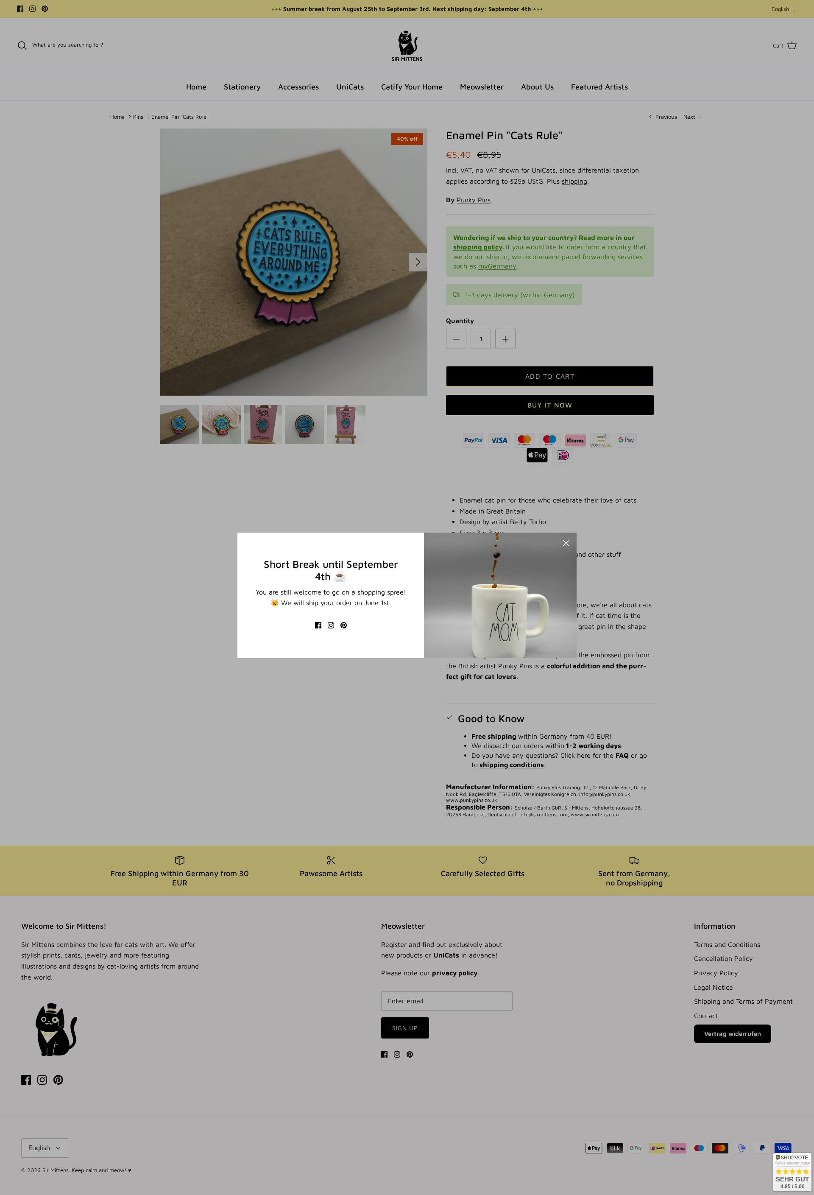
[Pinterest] (343, 625)
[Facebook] (318, 625)
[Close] (566, 543)
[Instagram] (331, 625)
